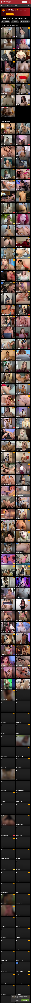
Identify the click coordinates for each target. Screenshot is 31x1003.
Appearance (6, 21)
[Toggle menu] (1, 2)
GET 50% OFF (10, 14)
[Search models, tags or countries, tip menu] (29, 5)
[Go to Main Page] (9, 1)
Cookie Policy (20, 997)
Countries (16, 21)
